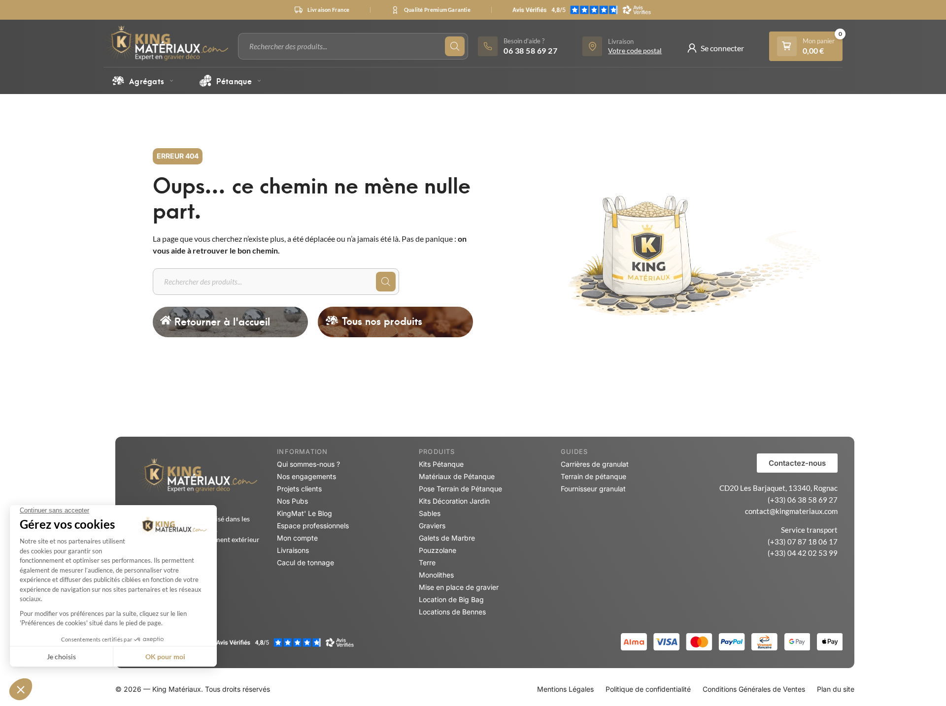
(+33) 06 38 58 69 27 (803, 499)
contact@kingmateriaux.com (791, 511)
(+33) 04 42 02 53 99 (803, 552)
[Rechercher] (455, 46)
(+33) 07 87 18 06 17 (803, 541)
